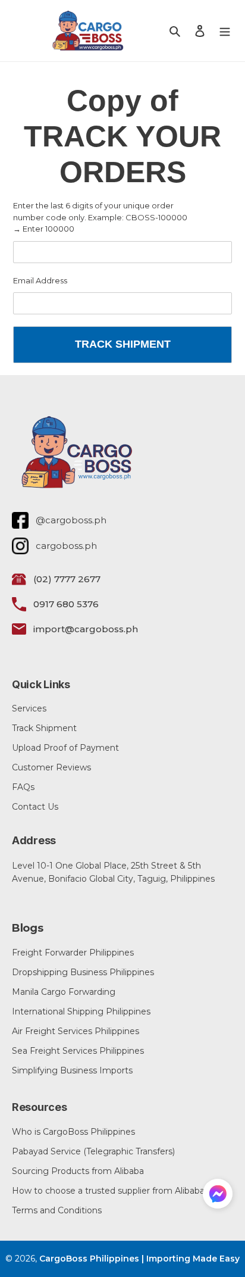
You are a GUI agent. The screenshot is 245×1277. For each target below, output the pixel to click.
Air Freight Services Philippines (75, 1031)
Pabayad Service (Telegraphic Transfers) (93, 1151)
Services (29, 708)
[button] (218, 1196)
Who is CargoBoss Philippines (73, 1131)
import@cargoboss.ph (85, 629)
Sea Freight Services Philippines (78, 1050)
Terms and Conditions (57, 1210)
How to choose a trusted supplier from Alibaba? (110, 1190)
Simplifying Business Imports (72, 1070)
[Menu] (224, 30)
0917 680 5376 (66, 604)
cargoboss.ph (66, 545)
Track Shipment (44, 728)
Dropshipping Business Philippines (83, 972)
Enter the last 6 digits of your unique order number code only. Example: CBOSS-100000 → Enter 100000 (100, 217)
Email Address (40, 280)
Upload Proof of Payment (65, 747)
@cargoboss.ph (71, 520)
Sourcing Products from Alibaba (78, 1171)
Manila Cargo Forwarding (63, 991)
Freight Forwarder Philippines (73, 952)
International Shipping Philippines (81, 1011)
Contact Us (35, 806)
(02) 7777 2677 (66, 579)
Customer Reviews (51, 767)
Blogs (27, 928)
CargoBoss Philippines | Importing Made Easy (139, 1258)
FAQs (23, 787)
